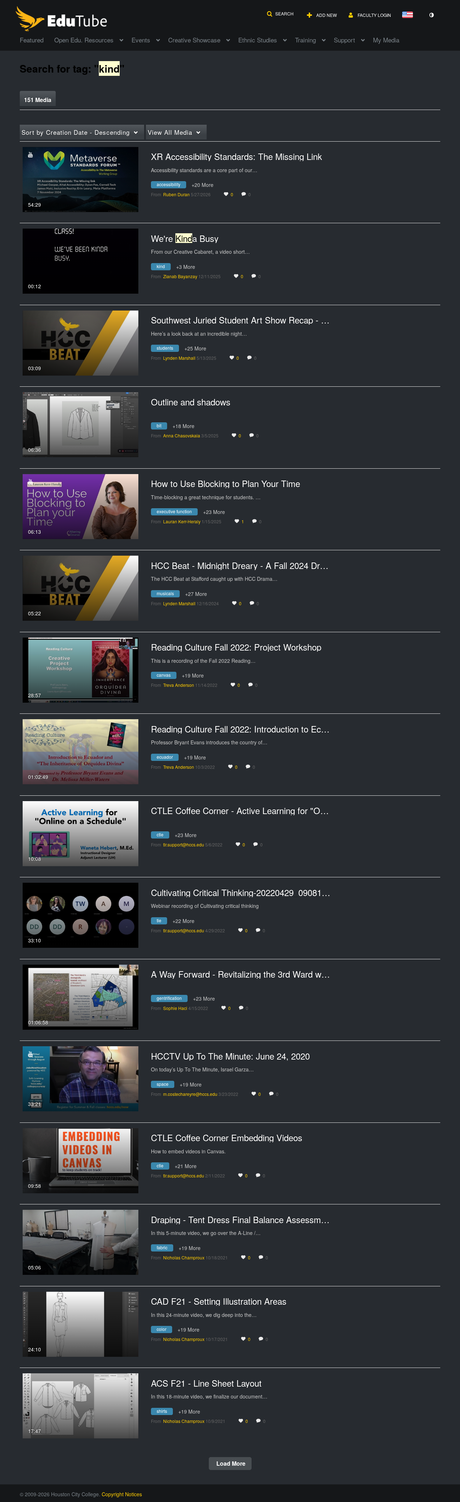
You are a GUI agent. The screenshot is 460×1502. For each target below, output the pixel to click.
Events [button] (141, 39)
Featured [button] (31, 39)
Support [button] (344, 39)
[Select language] (408, 15)
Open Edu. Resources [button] (84, 39)
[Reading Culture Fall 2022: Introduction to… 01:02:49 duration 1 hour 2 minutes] (80, 750)
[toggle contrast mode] (431, 15)
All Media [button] (170, 132)
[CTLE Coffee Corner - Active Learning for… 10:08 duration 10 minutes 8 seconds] (80, 832)
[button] (280, 13)
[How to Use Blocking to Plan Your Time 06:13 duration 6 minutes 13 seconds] (80, 505)
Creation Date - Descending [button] (76, 132)
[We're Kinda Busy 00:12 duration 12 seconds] (80, 260)
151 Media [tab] (37, 100)
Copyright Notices (122, 1494)
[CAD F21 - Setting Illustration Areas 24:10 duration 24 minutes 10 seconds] (80, 1323)
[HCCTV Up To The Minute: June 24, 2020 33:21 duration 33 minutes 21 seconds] (80, 1077)
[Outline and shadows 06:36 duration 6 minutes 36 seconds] (80, 423)
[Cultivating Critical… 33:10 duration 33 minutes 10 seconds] (80, 914)
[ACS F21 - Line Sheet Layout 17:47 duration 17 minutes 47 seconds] (80, 1405)
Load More (230, 1463)
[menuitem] (37, 39)
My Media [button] (386, 39)
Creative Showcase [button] (194, 39)
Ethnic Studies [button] (257, 39)
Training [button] (305, 39)
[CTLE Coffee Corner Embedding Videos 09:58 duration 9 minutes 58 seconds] (80, 1159)
